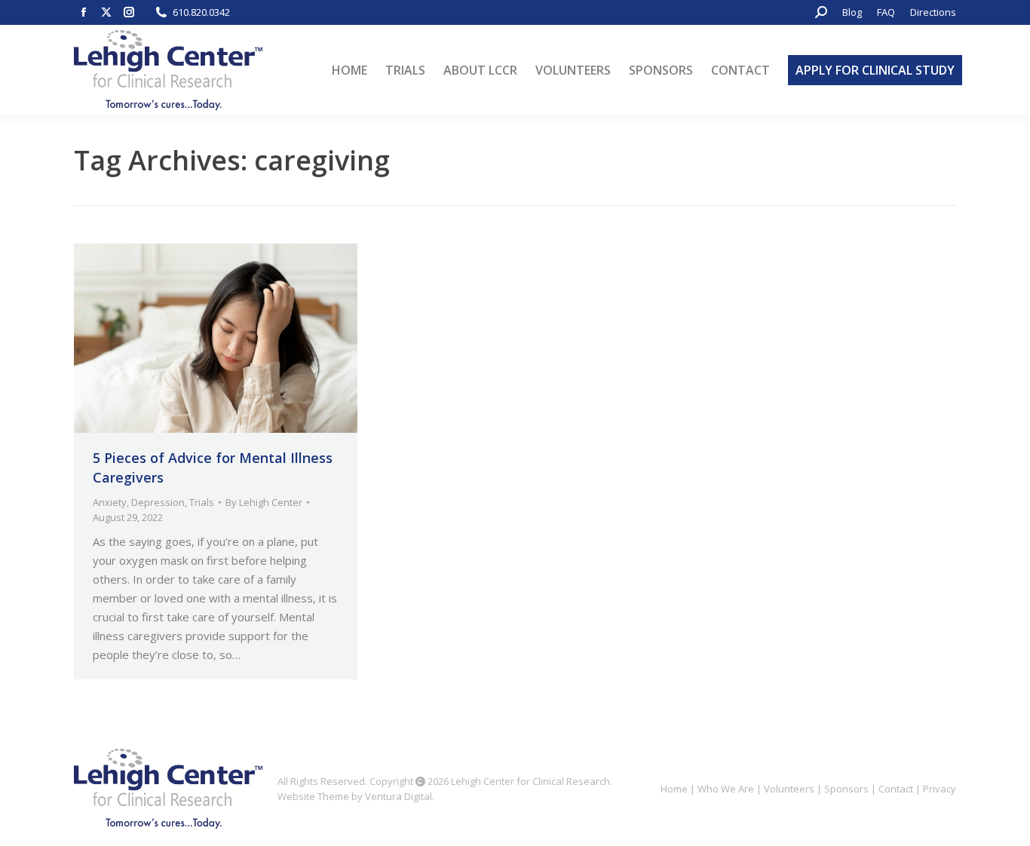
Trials (201, 502)
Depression (158, 502)
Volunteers (789, 788)
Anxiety (110, 502)
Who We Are (725, 788)
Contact (895, 788)
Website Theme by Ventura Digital (354, 796)
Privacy (939, 788)
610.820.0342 (201, 12)
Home (674, 788)
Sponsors (846, 788)
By (263, 502)
